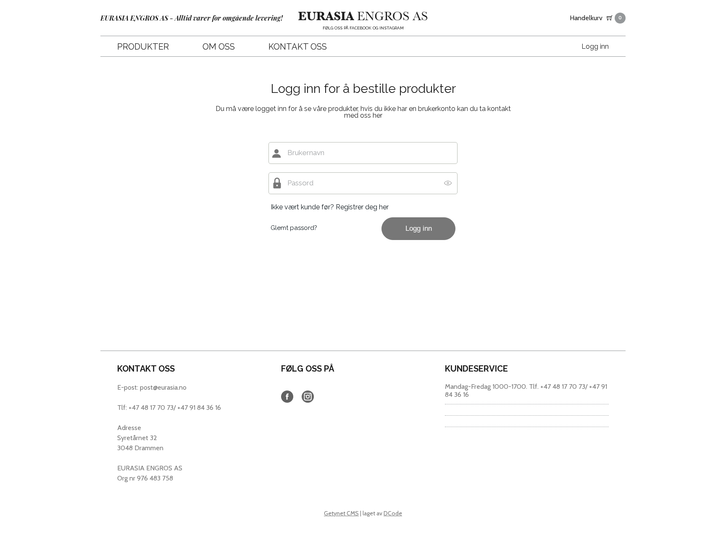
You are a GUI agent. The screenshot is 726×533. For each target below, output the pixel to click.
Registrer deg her (362, 207)
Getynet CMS (341, 513)
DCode (393, 513)
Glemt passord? (294, 228)
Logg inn (595, 46)
